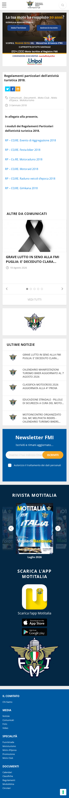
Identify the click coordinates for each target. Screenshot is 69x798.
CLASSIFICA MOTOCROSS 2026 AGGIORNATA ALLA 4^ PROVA (40, 386)
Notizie (6, 716)
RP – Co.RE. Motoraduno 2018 (23, 159)
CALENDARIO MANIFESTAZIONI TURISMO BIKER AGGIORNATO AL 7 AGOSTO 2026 (43, 373)
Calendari (7, 772)
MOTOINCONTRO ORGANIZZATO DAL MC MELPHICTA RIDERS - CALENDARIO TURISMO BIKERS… (42, 418)
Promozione (9, 754)
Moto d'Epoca (9, 750)
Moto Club (44, 97)
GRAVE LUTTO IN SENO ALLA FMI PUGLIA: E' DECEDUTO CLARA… (32, 259)
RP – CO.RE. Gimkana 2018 (21, 188)
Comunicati (16, 97)
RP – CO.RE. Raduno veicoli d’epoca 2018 (30, 178)
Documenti (30, 97)
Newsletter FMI (34, 437)
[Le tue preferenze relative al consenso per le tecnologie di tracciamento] (63, 792)
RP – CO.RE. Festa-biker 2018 (22, 150)
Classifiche (8, 776)
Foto (5, 723)
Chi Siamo (7, 701)
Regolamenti (9, 780)
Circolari (7, 788)
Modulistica (8, 784)
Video (5, 728)
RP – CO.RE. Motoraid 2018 (21, 169)
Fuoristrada (8, 742)
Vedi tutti (34, 299)
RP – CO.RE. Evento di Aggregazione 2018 (30, 140)
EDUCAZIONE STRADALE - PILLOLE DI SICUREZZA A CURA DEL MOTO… (43, 401)
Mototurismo (27, 100)
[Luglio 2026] (34, 528)
